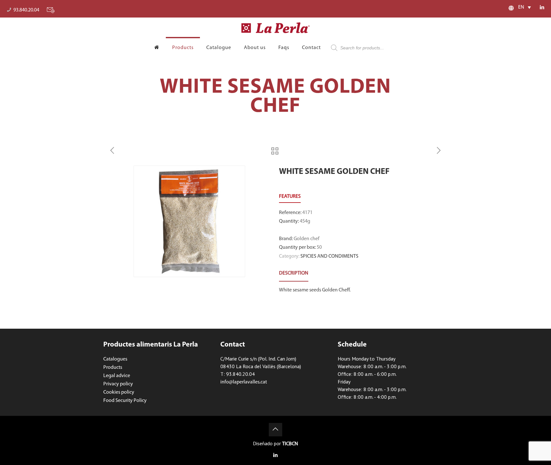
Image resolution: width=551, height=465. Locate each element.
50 (319, 247)
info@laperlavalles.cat (243, 382)
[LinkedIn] (542, 7)
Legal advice (116, 375)
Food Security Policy (125, 400)
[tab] (293, 273)
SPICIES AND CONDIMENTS (329, 256)
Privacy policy (118, 384)
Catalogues (115, 359)
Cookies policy (118, 392)
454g (305, 221)
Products (112, 367)
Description (293, 273)
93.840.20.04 (26, 10)
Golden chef (307, 238)
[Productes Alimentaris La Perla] (275, 28)
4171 (307, 212)
